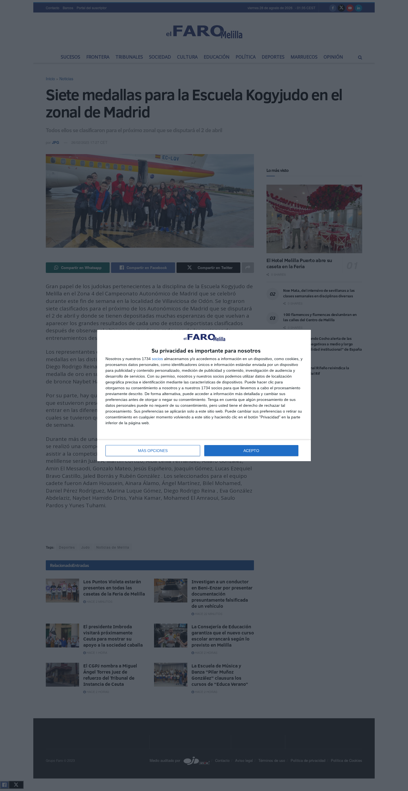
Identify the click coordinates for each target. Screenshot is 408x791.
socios (157, 359)
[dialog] (204, 395)
